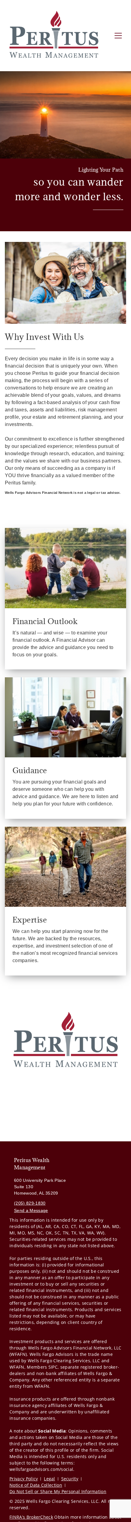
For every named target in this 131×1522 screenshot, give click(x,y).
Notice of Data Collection (35, 1485)
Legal (49, 1479)
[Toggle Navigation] (118, 35)
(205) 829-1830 (29, 1203)
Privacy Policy (23, 1479)
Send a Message (31, 1210)
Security (70, 1479)
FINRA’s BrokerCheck (31, 1517)
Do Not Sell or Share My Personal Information (57, 1491)
